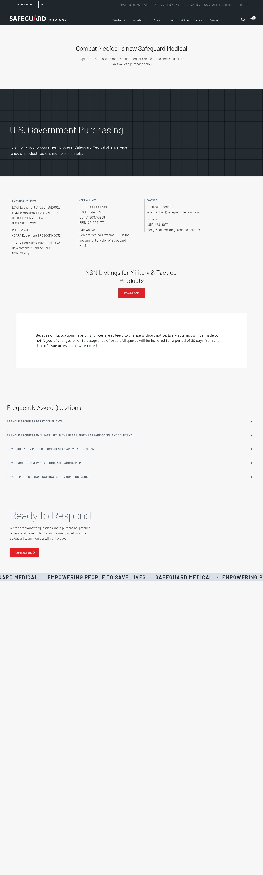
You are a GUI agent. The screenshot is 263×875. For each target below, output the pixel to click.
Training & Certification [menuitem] (185, 20)
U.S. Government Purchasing (176, 4)
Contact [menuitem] (215, 20)
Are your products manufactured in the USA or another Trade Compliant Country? (69, 435)
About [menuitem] (157, 20)
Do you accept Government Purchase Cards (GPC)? (44, 463)
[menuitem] (135, 5)
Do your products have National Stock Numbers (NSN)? (47, 477)
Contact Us (23, 552)
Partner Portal (134, 4)
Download (131, 293)
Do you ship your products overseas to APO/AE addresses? (50, 449)
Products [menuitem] (119, 20)
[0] (250, 17)
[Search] (243, 17)
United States (24, 4)
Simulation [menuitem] (139, 20)
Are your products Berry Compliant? (35, 421)
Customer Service (219, 4)
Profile (244, 4)
